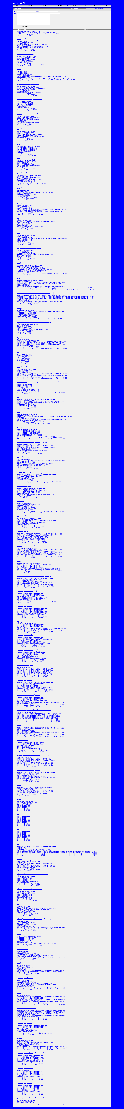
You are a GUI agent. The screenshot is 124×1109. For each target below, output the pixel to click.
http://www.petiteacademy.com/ (23, 849)
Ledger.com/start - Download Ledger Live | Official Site (28, 84)
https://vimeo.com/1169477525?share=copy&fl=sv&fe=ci (28, 1013)
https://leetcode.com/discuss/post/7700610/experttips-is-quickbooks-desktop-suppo (34, 383)
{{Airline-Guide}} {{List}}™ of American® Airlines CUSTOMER (29, 1042)
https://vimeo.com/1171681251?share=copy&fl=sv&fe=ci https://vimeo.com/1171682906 (35, 927)
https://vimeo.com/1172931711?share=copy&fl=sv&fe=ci (28, 782)
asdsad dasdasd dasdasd (22, 92)
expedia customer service (22, 179)
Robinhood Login (20, 1031)
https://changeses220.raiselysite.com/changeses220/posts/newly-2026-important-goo (34, 460)
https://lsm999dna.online (22, 340)
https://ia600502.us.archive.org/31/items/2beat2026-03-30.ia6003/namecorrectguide (34, 322)
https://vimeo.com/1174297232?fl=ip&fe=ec (26, 634)
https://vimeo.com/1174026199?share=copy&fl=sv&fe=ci (28, 668)
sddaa (18, 356)
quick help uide (20, 227)
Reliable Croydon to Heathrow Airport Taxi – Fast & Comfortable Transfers (32, 860)
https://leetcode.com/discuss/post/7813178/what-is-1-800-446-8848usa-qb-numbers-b (34, 156)
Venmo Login (19, 1101)
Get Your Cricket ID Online (22, 476)
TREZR (18, 882)
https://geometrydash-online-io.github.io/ (25, 40)
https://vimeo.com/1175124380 (23, 527)
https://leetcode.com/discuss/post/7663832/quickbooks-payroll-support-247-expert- (34, 554)
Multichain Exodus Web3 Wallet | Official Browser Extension (29, 83)
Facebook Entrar (20, 118)
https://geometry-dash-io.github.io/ (24, 486)
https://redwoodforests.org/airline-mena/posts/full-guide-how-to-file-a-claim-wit (33, 342)
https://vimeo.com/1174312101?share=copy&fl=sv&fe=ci (28, 629)
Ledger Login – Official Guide (23, 888)
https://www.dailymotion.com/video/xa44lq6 (26, 226)
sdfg (18, 338)
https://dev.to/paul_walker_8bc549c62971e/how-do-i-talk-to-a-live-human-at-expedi (34, 211)
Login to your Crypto (21, 883)
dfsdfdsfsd (19, 964)
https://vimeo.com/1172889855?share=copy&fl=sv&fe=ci (28, 791)
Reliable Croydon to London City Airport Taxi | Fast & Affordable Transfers (32, 416)
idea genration (20, 1102)
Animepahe (19, 168)
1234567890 (19, 249)
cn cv (18, 795)
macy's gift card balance (24, 267)
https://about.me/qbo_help (22, 38)
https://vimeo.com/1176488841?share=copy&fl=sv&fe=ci (28, 445)
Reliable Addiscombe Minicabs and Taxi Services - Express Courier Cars (32, 32)
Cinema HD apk (20, 104)
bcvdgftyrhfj (19, 308)
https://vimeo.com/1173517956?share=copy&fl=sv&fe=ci (28, 759)
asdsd (18, 251)
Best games (19, 914)
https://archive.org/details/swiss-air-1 (24, 420)
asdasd (18, 215)
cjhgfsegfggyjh (20, 172)
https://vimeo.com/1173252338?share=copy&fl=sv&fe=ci (28, 762)
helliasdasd (19, 75)
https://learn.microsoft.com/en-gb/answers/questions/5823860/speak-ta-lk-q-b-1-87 (34, 713)
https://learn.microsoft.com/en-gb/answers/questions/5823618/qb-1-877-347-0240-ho (34, 728)
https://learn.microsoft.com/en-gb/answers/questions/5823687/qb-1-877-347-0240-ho (34, 727)
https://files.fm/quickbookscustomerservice (26, 793)
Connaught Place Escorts (24, 453)
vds (17, 304)
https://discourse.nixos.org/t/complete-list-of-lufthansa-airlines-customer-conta (33, 286)
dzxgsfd (18, 950)
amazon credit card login (24, 473)
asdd (18, 51)
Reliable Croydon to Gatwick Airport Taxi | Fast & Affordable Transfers (31, 908)
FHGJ (18, 352)
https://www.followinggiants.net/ (23, 260)
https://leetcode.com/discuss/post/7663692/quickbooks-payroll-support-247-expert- (34, 556)
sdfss (18, 856)
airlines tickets (20, 324)
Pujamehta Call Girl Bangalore (23, 277)
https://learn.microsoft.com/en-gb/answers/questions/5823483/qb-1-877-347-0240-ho (34, 734)
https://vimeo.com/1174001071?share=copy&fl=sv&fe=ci (28, 682)
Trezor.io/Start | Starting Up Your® (24, 119)
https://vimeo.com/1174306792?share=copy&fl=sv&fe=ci (28, 631)
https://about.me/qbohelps (22, 443)
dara (18, 904)
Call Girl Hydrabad (20, 303)
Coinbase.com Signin (21, 307)
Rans (18, 903)
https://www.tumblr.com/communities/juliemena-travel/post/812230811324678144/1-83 (34, 375)
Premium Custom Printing (22, 936)
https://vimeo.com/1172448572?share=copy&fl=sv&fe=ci (28, 866)
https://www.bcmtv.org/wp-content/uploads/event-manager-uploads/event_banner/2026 (34, 971)
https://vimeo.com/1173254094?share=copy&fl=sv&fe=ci (28, 765)
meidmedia (19, 258)
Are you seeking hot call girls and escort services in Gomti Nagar (30, 520)
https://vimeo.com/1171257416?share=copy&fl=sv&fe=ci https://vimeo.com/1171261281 (35, 957)
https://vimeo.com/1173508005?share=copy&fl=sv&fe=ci (28, 760)
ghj (17, 847)
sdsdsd (18, 91)
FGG (18, 921)
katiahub (18, 229)
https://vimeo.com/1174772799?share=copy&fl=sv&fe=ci (28, 564)
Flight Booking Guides (23, 1044)
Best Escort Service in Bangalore (24, 751)
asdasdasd (19, 94)
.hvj (17, 1040)
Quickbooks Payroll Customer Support (25, 590)
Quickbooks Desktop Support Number (25, 977)
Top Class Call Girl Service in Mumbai (25, 748)
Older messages (65, 1104)
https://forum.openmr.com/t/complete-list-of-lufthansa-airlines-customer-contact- (33, 289)
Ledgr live (19, 799)
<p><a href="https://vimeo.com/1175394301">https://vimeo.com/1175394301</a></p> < (35, 511)
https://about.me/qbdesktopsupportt (24, 581)
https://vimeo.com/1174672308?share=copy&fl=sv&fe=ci (28, 585)
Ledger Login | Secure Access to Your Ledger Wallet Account (29, 918)
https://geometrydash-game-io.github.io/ (25, 329)
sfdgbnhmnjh (19, 114)
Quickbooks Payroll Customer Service (25, 677)
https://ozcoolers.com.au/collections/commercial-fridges (28, 984)
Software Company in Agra (22, 956)
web (17, 915)
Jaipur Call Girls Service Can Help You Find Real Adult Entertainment (31, 481)
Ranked (18, 58)
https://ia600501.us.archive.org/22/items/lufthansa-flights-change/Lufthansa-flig (33, 318)
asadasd (18, 110)
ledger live (19, 181)
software (18, 328)
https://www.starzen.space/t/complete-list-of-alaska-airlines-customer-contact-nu (33, 296)
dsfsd (18, 495)
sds (17, 359)
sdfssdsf (18, 256)
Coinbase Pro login (21, 632)
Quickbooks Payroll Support (22, 525)
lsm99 (18, 223)
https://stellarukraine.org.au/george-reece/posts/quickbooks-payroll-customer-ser (33, 439)
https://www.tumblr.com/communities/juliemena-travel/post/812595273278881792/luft (34, 273)
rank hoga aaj (19, 905)
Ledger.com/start (20, 31)
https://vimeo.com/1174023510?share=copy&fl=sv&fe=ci (28, 674)
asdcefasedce (20, 1009)
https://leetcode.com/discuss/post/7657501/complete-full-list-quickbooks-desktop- (34, 573)
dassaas (18, 57)
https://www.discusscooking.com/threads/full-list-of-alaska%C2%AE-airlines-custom (34, 851)
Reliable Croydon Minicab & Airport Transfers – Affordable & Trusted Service (33, 33)
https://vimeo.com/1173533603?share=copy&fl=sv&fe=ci (28, 758)
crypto (18, 70)
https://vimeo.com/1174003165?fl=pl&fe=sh (26, 675)
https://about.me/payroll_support (23, 279)
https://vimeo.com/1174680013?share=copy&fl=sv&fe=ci (28, 582)
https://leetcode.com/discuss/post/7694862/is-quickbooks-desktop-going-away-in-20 (34, 401)
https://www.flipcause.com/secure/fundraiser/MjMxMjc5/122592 (30, 931)
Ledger (18, 111)
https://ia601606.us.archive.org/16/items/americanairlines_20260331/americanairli (34, 282)
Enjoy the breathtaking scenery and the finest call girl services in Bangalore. (33, 630)
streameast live (20, 109)
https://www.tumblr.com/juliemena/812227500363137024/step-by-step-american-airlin (34, 377)
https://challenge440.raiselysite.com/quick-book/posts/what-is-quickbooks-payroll (33, 647)
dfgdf (20, 1045)
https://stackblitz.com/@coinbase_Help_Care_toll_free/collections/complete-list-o (34, 709)
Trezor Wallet (19, 155)
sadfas (18, 761)
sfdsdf (18, 206)
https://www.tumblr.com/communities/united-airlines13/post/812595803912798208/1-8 (34, 275)
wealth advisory (20, 35)
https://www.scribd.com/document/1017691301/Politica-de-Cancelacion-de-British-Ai (34, 398)
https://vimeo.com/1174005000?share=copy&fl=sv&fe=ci (28, 695)
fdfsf (18, 701)
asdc (18, 106)
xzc (17, 125)
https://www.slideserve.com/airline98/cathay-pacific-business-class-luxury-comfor (34, 392)
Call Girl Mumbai (20, 299)
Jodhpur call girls (20, 501)
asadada (18, 349)
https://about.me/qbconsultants (23, 434)
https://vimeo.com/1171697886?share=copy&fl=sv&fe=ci (28, 920)
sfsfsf (18, 756)
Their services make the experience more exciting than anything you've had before (34, 438)
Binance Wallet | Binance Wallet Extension (26, 183)
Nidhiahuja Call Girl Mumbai (22, 253)
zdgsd (18, 571)
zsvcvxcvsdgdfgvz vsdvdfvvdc (23, 960)
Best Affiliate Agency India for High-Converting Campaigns (29, 81)
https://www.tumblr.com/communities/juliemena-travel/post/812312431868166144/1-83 (34, 348)
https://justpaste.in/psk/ (22, 767)
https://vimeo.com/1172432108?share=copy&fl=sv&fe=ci (28, 863)
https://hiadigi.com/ (21, 788)
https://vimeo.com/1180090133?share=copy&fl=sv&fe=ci (28, 192)
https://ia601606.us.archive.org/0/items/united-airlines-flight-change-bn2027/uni (33, 301)
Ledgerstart (19, 801)
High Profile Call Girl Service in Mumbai (27, 750)
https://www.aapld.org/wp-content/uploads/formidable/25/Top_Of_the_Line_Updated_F (34, 76)
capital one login (20, 456)
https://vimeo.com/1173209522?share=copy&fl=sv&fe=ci (28, 772)
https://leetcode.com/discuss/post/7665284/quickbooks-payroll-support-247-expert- (34, 534)
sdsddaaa (19, 77)
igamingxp (19, 478)
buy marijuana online (21, 309)
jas (17, 80)
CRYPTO (19, 90)
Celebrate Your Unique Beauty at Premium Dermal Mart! (30, 1033)
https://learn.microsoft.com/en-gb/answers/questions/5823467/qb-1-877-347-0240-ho (34, 736)
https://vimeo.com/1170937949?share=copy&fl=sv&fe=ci (28, 983)
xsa (17, 441)
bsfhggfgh (19, 74)
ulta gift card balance (23, 268)
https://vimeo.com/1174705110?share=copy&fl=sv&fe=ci (28, 577)
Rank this (19, 247)
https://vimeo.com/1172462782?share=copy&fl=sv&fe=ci (28, 865)
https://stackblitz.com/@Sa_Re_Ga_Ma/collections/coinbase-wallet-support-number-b (34, 706)
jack (18, 129)
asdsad (18, 154)
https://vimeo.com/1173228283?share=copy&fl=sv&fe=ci (28, 770)
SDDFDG (19, 353)
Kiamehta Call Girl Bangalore (23, 265)
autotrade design (20, 321)
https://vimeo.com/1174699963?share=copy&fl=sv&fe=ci (28, 578)
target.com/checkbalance (24, 270)
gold (18, 621)
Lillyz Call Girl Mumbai (21, 315)
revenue (18, 959)
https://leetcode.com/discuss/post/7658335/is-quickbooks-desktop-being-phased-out (34, 568)
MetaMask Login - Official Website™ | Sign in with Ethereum (29, 889)
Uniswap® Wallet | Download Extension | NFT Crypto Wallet (29, 943)
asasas (18, 85)
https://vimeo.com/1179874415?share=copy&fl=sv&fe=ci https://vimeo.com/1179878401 (35, 209)
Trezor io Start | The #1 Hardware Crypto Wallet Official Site (29, 99)
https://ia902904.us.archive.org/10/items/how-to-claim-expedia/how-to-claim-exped (34, 311)
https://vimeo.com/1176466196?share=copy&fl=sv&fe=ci (28, 447)
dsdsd (18, 42)
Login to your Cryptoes (21, 95)
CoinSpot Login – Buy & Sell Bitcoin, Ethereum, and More (29, 248)
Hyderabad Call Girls (21, 347)
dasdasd (18, 98)
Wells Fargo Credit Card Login (23, 214)
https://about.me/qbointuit (22, 432)
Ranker (18, 479)
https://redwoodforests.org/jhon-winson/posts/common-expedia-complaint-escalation (34, 341)
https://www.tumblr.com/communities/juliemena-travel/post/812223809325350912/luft (34, 378)
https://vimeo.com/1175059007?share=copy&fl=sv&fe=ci (28, 545)
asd (17, 212)
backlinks (19, 39)
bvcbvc (18, 158)
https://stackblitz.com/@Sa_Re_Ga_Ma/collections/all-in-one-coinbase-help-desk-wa (34, 704)
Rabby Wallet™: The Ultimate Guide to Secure (26, 1008)
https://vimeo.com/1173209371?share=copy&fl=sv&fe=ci (28, 771)
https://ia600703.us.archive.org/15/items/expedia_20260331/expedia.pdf (32, 283)
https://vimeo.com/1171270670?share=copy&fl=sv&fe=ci (28, 850)
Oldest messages (74, 1104)
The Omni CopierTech (21, 994)
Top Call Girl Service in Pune (25, 749)
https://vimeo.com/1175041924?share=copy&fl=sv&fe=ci (28, 553)
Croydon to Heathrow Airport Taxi (23, 1016)
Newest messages (43, 1104)
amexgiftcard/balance (23, 469)
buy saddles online (21, 314)
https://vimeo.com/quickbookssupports (25, 776)
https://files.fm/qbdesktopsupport (23, 583)
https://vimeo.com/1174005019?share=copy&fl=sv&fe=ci (28, 696)
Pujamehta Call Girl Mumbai (22, 302)
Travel (18, 166)
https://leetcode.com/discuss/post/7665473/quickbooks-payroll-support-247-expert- (34, 528)
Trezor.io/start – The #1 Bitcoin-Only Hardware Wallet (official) (29, 221)
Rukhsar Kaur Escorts (21, 122)
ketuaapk (19, 993)
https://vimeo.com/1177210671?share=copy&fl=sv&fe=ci (28, 399)
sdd (17, 362)
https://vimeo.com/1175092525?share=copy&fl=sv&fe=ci (28, 535)
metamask (19, 45)
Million (18, 899)
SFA (18, 1075)
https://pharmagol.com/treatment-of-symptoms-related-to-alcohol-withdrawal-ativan (34, 886)
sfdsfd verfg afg (20, 900)
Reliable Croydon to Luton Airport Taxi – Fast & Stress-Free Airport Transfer (32, 874)
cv (17, 121)
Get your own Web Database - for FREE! (62, 1107)
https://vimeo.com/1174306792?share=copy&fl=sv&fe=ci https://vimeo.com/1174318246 (35, 628)
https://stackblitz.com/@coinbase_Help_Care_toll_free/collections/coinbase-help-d (34, 710)
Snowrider (19, 316)
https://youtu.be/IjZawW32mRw (23, 421)
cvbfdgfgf (19, 257)
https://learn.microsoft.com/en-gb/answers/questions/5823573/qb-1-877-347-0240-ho (34, 732)
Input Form (59, 1104)
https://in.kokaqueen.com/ (22, 945)
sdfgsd (18, 980)
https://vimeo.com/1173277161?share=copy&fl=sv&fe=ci (28, 763)
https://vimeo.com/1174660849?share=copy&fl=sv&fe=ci (28, 586)
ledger (18, 36)
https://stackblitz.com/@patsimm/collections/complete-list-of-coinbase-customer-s (34, 715)
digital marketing (20, 34)
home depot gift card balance (25, 269)
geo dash (19, 56)
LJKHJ (18, 354)
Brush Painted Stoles (21, 146)
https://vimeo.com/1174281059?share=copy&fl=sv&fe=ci (28, 639)
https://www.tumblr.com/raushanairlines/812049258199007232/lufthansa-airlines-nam (34, 419)
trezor (18, 627)
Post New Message (99, 8)
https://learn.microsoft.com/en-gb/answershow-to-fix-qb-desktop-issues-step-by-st (34, 726)
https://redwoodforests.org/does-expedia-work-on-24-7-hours (29, 334)
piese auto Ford (20, 66)
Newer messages (52, 1104)
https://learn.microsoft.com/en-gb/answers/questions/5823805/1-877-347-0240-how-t (34, 722)
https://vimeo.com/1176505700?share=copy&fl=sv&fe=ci (28, 442)
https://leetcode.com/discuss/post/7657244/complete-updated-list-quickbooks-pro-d (34, 576)
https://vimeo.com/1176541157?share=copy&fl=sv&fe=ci (28, 436)
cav (17, 173)
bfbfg (18, 49)
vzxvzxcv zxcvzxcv (21, 96)
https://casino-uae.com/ (22, 382)
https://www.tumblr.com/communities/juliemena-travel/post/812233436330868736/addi (34, 373)
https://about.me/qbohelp (22, 703)
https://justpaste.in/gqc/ (22, 779)
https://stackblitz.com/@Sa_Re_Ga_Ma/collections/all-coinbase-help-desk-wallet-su (34, 702)
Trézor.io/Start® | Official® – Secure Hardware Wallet (28, 909)
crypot (18, 547)
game (18, 516)
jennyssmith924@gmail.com (23, 792)
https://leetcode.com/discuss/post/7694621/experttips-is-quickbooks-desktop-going (34, 402)
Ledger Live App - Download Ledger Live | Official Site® (28, 755)
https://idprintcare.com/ (23, 1000)
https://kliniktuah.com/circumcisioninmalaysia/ (26, 787)
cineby (18, 207)
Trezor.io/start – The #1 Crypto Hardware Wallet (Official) (29, 494)
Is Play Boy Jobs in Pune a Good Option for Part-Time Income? (30, 463)
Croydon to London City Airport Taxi (24, 861)
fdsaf (18, 137)
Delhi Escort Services (21, 87)
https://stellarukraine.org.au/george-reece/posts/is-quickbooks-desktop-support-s (33, 437)
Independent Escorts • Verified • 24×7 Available (26, 78)
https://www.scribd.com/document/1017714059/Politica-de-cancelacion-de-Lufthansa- (34, 396)
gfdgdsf (18, 873)
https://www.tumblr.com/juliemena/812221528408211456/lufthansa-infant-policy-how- (34, 381)
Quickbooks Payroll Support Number (24, 536)
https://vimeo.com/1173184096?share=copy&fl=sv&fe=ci (28, 777)
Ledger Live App (20, 789)
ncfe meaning (19, 145)
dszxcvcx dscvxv (20, 1043)
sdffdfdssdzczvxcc (21, 264)
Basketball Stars (20, 317)
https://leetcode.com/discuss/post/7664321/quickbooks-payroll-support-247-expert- (34, 549)
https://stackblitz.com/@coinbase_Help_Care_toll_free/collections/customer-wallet (34, 714)
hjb (17, 757)
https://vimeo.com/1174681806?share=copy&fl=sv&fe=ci (28, 584)
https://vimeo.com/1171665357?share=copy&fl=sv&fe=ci (28, 928)
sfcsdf (18, 124)
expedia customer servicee (22, 175)
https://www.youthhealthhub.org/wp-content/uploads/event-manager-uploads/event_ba (34, 498)
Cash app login (22, 472)
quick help (19, 228)
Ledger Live (19, 1038)
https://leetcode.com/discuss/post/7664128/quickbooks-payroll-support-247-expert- (34, 552)
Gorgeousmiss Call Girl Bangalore (24, 271)
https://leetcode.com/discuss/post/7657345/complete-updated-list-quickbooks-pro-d (34, 575)
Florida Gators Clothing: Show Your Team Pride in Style (28, 254)
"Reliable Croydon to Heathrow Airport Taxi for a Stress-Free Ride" (30, 238)
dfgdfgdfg (19, 205)
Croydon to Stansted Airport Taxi (23, 219)
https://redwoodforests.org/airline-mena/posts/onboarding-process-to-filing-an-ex (33, 343)
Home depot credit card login (25, 471)
